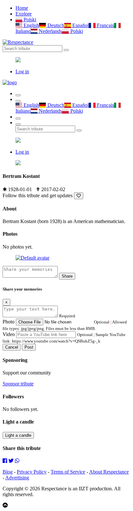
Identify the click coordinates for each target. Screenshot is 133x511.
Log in (22, 71)
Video (9, 334)
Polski (29, 19)
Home (21, 8)
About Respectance (109, 472)
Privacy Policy (31, 472)
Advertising (17, 477)
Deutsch (55, 25)
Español (80, 25)
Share (67, 276)
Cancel (11, 347)
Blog (8, 472)
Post (29, 347)
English (30, 25)
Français (105, 25)
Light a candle (18, 435)
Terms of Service (68, 472)
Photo (9, 321)
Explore (23, 13)
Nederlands (49, 31)
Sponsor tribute (18, 383)
